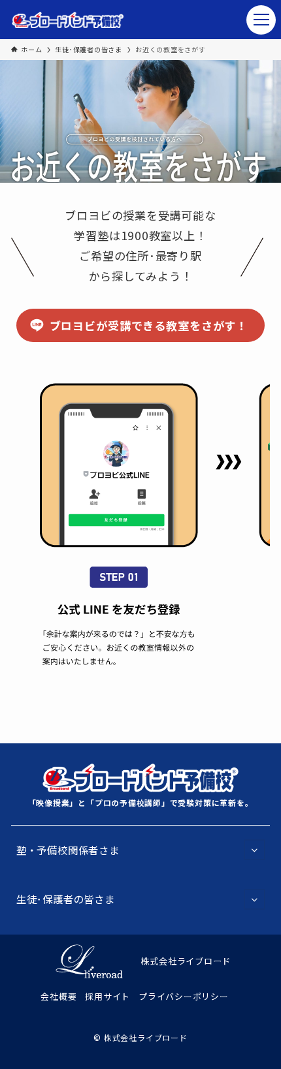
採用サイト (107, 996)
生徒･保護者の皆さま (65, 898)
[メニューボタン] (261, 20)
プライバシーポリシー (184, 996)
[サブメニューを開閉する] (254, 850)
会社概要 (58, 996)
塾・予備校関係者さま (68, 850)
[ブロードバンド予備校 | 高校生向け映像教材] (67, 20)
